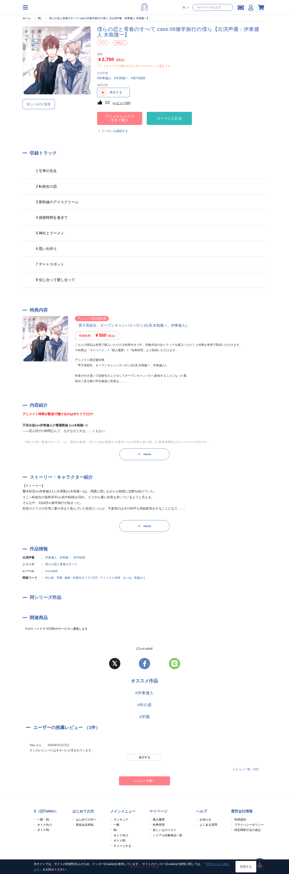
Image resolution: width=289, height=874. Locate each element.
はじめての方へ (86, 819)
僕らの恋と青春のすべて (61, 564)
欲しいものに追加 (38, 104)
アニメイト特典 (110, 577)
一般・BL (43, 819)
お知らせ (205, 819)
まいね (127, 577)
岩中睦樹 (79, 557)
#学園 (144, 717)
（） (122, 103)
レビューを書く (144, 780)
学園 (59, 577)
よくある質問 (208, 824)
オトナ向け (44, 824)
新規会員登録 (84, 824)
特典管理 (159, 824)
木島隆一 (65, 557)
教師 (67, 577)
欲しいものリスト (164, 830)
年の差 (49, 577)
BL (115, 830)
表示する (144, 757)
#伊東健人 (144, 693)
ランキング (121, 819)
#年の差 (144, 705)
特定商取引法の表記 (247, 830)
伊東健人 (51, 557)
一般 (116, 824)
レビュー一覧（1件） (247, 769)
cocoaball (51, 571)
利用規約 (240, 819)
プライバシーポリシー (249, 824)
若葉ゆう (140, 577)
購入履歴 (159, 819)
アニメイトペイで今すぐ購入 (119, 118)
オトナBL (43, 830)
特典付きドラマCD (85, 577)
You (32, 745)
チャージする (122, 846)
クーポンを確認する (115, 131)
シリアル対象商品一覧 (167, 835)
